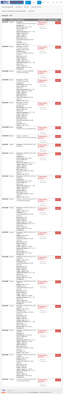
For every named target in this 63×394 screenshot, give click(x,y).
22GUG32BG (5, 330)
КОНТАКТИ (31, 11)
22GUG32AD (5, 176)
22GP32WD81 (5, 127)
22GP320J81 (5, 22)
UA (48, 2)
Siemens (11, 22)
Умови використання (44, 392)
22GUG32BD (5, 256)
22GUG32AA (5, 153)
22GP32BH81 (5, 71)
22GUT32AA (5, 379)
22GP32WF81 (5, 135)
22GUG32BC (5, 232)
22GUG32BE (5, 281)
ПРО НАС (26, 7)
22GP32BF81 (5, 46)
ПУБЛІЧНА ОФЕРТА (36, 7)
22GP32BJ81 (5, 102)
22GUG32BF (5, 305)
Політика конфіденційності (33, 392)
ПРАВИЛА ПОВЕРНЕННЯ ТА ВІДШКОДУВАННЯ (14, 11)
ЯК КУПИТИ (18, 7)
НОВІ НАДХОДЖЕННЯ (7, 7)
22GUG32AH (5, 199)
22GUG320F (5, 144)
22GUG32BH (5, 354)
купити (58, 22)
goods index (10, 390)
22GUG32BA (5, 207)
